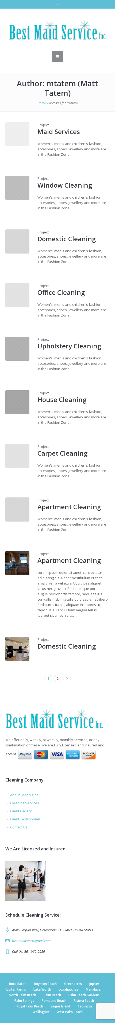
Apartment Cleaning (69, 506)
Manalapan (94, 989)
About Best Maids (24, 795)
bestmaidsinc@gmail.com (31, 940)
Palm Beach (52, 995)
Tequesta (85, 1006)
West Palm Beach (70, 1012)
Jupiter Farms (16, 989)
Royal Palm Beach (30, 1006)
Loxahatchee (68, 989)
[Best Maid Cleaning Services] (57, 718)
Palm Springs (24, 1000)
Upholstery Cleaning (69, 345)
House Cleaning (61, 399)
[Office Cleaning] (17, 295)
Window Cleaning (64, 185)
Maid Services (58, 131)
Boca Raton (17, 983)
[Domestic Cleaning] (17, 241)
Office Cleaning (61, 292)
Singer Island (60, 1006)
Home (41, 103)
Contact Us (19, 827)
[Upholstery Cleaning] (17, 349)
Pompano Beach (54, 1000)
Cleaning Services (24, 803)
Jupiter (94, 983)
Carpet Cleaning (62, 453)
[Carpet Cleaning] (17, 456)
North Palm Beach (22, 995)
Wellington (41, 1012)
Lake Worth (42, 989)
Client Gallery (21, 811)
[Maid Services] (17, 134)
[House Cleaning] (17, 402)
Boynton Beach (45, 983)
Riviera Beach (84, 1000)
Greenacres (73, 983)
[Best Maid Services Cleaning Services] (57, 29)
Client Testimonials (25, 819)
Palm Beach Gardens (83, 995)
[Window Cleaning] (17, 188)
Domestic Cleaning (66, 238)
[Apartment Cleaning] (17, 509)
